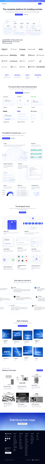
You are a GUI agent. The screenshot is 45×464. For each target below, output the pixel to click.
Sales (37, 435)
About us (32, 435)
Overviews (26, 441)
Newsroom (32, 439)
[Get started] (22, 1)
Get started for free (22, 423)
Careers (32, 436)
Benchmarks (21, 447)
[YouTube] (9, 438)
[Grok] (39, 460)
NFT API (15, 439)
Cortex (15, 435)
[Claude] (38, 460)
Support (20, 439)
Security (32, 442)
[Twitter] (5, 438)
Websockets (15, 442)
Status (20, 436)
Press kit (32, 440)
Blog (25, 437)
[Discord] (5, 440)
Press (37, 436)
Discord (37, 439)
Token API (15, 446)
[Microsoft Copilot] (36, 460)
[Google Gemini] (34, 460)
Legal (31, 443)
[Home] (4, 3)
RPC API (15, 436)
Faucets (20, 440)
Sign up (20, 435)
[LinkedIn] (7, 438)
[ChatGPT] (32, 460)
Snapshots (20, 448)
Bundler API (15, 447)
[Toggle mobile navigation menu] (42, 3)
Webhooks (15, 440)
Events (26, 444)
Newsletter (26, 445)
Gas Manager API (15, 450)
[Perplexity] (35, 460)
